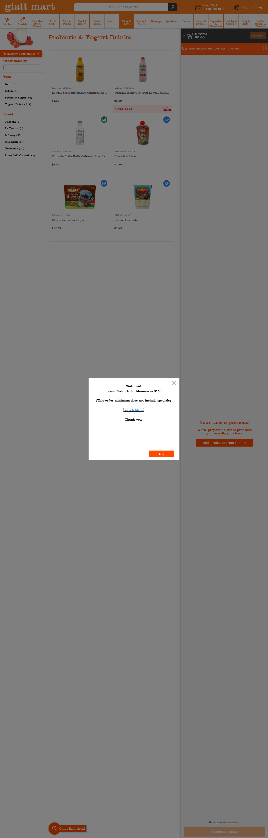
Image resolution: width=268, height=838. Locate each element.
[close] (174, 383)
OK (161, 454)
